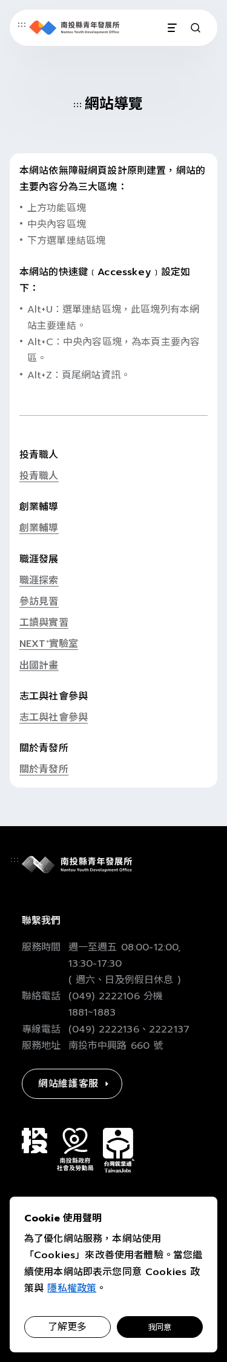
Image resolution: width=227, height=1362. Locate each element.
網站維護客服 (68, 1084)
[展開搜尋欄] (195, 28)
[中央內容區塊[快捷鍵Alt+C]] (77, 105)
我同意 (159, 1327)
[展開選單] (171, 28)
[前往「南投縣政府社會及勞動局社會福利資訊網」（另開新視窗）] (75, 1149)
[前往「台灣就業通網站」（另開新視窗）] (118, 1150)
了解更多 (67, 1327)
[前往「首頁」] (74, 28)
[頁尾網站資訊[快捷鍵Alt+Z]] (14, 860)
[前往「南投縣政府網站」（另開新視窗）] (34, 1140)
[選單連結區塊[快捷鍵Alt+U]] (22, 25)
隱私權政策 (71, 1288)
